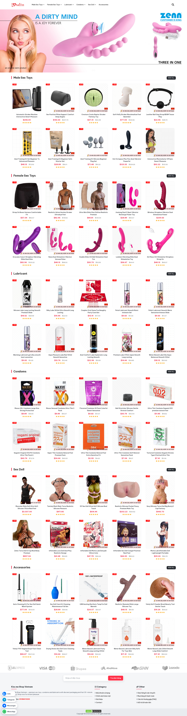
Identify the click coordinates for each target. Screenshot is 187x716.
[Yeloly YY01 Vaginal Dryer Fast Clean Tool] (27, 632)
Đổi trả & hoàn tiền (144, 702)
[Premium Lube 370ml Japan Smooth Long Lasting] (127, 338)
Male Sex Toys (22, 77)
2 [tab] (94, 70)
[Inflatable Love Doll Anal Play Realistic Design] (60, 534)
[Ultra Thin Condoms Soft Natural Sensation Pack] (127, 436)
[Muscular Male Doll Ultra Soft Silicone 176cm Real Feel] (27, 489)
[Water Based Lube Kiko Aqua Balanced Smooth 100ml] (160, 338)
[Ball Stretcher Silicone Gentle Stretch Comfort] (127, 391)
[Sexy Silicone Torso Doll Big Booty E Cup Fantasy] (160, 489)
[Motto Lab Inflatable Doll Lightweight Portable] (160, 534)
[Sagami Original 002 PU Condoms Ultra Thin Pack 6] (27, 436)
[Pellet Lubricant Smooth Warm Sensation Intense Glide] (160, 294)
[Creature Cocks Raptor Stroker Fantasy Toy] (93, 98)
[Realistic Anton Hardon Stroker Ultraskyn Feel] (60, 196)
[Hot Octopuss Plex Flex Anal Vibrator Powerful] (127, 142)
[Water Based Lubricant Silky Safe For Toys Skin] (127, 632)
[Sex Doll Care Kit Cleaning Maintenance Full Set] (60, 587)
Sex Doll (18, 469)
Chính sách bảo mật (103, 696)
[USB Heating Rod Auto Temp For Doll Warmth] (93, 587)
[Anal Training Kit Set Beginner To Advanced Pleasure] (27, 142)
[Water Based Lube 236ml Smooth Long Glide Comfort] (160, 632)
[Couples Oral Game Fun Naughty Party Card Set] (93, 294)
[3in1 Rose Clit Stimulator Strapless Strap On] (160, 240)
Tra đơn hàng (115, 678)
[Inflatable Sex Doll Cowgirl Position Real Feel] (127, 534)
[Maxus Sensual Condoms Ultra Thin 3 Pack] (60, 391)
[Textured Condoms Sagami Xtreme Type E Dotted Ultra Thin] (160, 436)
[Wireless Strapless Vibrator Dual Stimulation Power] (160, 196)
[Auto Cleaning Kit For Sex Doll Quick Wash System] (27, 587)
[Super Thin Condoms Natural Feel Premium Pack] (60, 436)
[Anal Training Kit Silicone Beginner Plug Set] (93, 142)
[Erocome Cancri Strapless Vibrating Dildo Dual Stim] (27, 240)
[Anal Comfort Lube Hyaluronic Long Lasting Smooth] (93, 338)
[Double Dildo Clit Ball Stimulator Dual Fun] (93, 240)
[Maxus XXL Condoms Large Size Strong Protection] (27, 391)
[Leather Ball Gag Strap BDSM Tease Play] (160, 98)
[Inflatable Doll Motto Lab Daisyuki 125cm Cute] (93, 534)
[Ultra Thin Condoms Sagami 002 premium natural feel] (160, 391)
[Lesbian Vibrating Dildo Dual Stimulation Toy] (127, 240)
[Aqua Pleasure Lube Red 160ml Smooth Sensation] (60, 338)
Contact (99, 702)
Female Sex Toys (24, 175)
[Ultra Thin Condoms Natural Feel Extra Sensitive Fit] (93, 436)
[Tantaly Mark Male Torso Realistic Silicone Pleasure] (60, 489)
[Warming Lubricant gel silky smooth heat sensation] (27, 338)
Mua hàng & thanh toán (146, 696)
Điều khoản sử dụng (103, 693)
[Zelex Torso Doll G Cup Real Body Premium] (27, 534)
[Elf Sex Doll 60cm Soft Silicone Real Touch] (93, 489)
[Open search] (173, 4)
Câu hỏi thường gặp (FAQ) (147, 699)
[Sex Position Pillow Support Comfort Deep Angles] (60, 98)
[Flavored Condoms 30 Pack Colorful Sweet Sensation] (93, 391)
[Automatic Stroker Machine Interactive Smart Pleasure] (27, 98)
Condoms (19, 371)
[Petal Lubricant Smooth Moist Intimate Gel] (127, 294)
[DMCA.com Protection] (93, 711)
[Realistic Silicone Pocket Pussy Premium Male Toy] (127, 489)
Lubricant (20, 273)
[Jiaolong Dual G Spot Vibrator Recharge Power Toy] (127, 196)
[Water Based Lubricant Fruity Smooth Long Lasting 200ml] (93, 632)
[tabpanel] (93, 40)
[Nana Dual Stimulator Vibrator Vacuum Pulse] (60, 240)
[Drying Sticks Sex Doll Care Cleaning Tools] (60, 632)
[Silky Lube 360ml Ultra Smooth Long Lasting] (60, 294)
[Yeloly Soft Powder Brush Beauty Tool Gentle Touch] (160, 587)
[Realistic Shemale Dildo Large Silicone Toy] (127, 587)
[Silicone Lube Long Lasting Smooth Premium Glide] (27, 294)
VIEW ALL (171, 78)
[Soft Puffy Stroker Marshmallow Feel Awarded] (127, 98)
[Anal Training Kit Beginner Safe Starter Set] (60, 142)
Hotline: (21, 699)
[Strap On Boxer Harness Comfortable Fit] (27, 196)
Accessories (21, 567)
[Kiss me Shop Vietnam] (18, 4)
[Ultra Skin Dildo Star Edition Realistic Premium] (93, 196)
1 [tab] (92, 70)
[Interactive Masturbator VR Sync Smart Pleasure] (160, 142)
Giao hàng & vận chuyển (146, 693)
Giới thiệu (99, 699)
